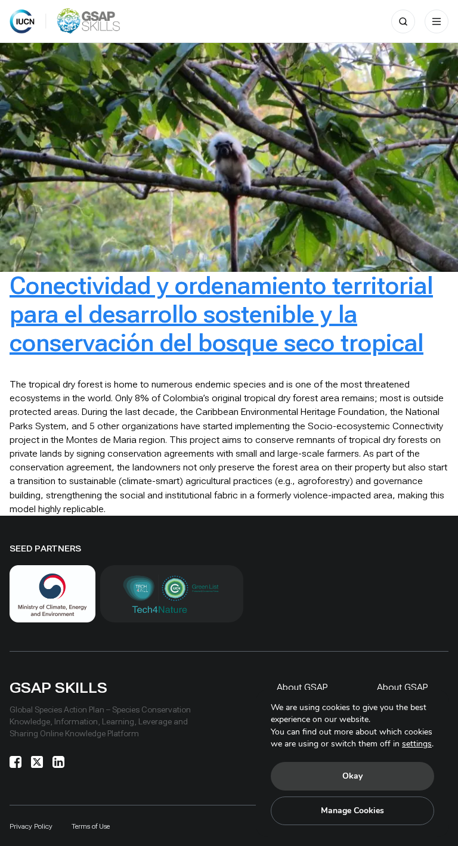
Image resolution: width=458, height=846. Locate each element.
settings (417, 743)
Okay (352, 776)
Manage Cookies (352, 810)
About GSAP (302, 687)
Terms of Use (91, 826)
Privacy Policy (31, 826)
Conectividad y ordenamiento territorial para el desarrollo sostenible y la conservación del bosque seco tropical (221, 314)
